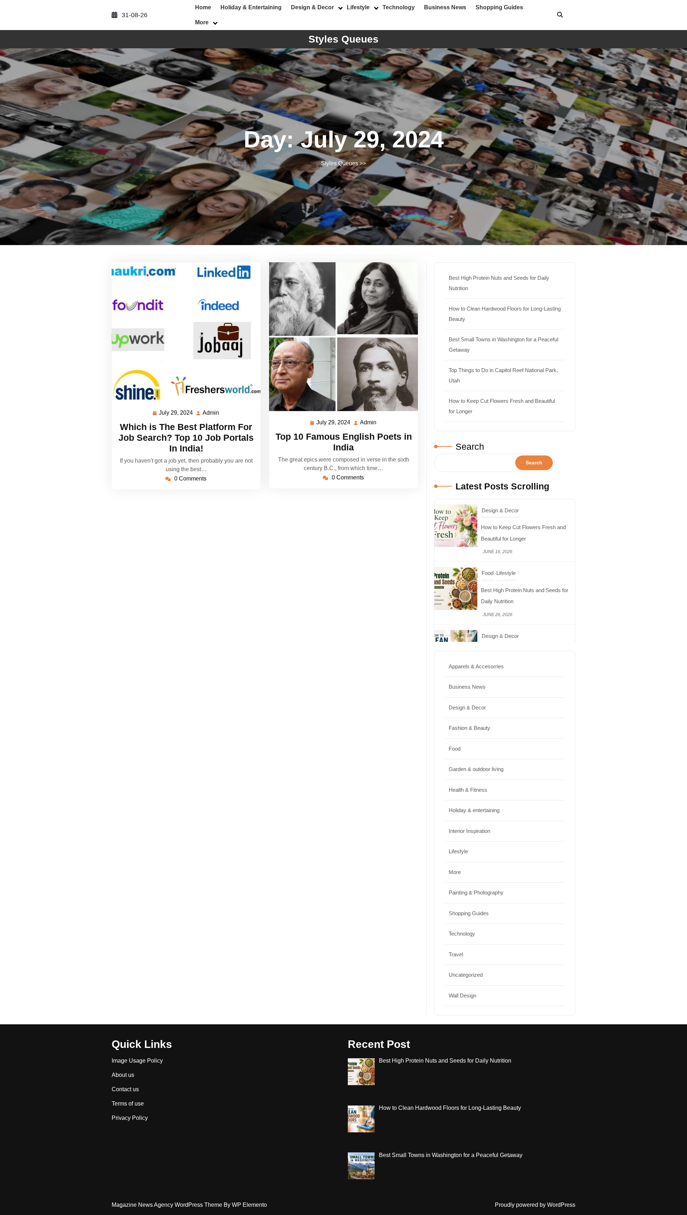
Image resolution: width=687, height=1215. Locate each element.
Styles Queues (343, 39)
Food (487, 510)
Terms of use (128, 1104)
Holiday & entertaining (251, 7)
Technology (399, 7)
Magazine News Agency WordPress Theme (168, 1205)
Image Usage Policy (137, 1061)
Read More (183, 332)
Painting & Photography (476, 892)
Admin (211, 413)
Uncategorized (466, 975)
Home (203, 7)
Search (469, 446)
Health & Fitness (468, 790)
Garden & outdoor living (476, 769)
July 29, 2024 (176, 414)
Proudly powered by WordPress (535, 1205)
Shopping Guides (499, 7)
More (202, 22)
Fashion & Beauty (469, 728)
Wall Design (462, 995)
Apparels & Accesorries (476, 666)
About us (123, 1075)
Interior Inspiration (469, 831)
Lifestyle (358, 7)
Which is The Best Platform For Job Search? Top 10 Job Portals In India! (186, 437)
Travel (489, 636)
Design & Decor (312, 7)
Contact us (125, 1089)
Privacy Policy (130, 1118)
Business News (445, 7)
